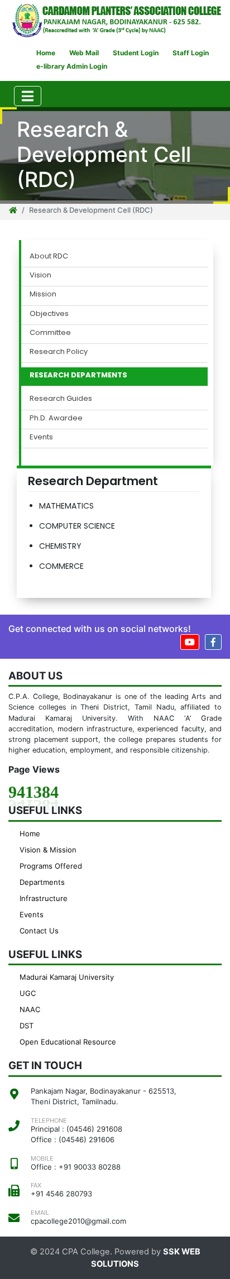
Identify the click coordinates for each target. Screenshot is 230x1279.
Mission (43, 294)
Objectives (49, 314)
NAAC (30, 1009)
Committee (50, 333)
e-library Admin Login (71, 66)
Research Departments (78, 375)
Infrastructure (44, 898)
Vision (40, 275)
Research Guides (61, 399)
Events (41, 437)
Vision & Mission (48, 849)
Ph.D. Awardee (56, 418)
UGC (28, 993)
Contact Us (39, 930)
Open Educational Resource (68, 1041)
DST (26, 1025)
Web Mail (84, 53)
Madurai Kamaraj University (67, 977)
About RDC (49, 256)
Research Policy (59, 352)
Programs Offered (51, 865)
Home (45, 53)
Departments (42, 882)
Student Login (136, 53)
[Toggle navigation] (28, 96)
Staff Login (190, 53)
